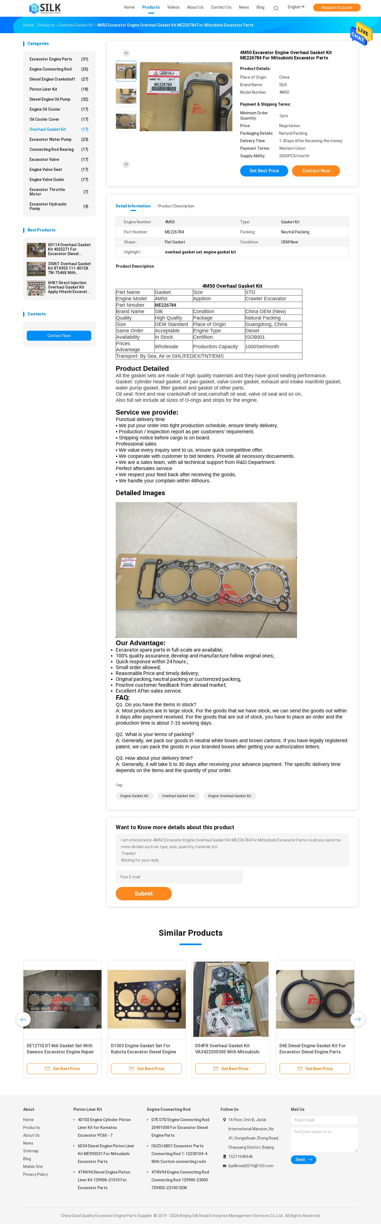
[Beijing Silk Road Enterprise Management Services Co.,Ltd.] (44, 8)
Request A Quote (337, 7)
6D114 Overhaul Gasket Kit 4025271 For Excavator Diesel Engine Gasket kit (69, 249)
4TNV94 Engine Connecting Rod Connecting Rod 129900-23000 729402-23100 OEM (180, 1180)
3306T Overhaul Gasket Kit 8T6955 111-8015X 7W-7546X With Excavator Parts (69, 268)
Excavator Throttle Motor (59, 191)
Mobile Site (33, 1166)
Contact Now (59, 335)
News (28, 1143)
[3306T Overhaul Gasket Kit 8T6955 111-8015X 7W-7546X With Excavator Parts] (36, 269)
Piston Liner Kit (59, 89)
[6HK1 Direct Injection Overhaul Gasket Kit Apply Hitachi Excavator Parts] (36, 288)
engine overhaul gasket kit (229, 796)
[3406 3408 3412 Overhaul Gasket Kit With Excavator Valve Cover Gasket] (62, 999)
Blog (27, 1159)
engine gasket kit (134, 796)
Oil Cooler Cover (59, 119)
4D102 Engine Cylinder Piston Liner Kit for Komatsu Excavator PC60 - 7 (104, 1127)
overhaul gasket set (178, 796)
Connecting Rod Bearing (59, 149)
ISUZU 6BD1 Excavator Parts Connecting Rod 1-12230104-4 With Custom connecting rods (179, 1154)
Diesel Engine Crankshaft (59, 79)
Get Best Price (264, 170)
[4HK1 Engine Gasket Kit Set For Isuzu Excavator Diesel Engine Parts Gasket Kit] (315, 999)
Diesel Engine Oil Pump (59, 99)
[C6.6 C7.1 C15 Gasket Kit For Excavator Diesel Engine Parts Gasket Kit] (147, 999)
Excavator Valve (59, 159)
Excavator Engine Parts (59, 59)
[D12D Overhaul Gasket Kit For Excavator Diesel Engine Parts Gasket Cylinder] (231, 999)
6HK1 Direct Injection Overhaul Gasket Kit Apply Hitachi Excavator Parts (69, 287)
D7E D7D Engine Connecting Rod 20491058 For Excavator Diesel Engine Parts (180, 1127)
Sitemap (30, 1151)
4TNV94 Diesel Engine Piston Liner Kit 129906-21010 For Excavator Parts (104, 1180)
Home (28, 1119)
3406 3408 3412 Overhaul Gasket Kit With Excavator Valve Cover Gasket (60, 1052)
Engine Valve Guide (59, 179)
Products (31, 1127)
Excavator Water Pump (59, 139)
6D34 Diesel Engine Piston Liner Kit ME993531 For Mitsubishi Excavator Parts (106, 1154)
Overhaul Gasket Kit (59, 129)
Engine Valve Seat (59, 169)
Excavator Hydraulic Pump (59, 206)
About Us (31, 1135)
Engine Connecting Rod (59, 69)
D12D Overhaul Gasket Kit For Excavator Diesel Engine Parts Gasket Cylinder (226, 1052)
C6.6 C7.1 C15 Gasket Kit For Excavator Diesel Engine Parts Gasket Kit (141, 1052)
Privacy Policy (35, 1174)
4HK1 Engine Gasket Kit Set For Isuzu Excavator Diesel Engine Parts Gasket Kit (311, 1052)
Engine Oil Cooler (59, 109)
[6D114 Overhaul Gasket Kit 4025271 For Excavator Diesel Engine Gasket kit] (36, 250)
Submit (144, 893)
